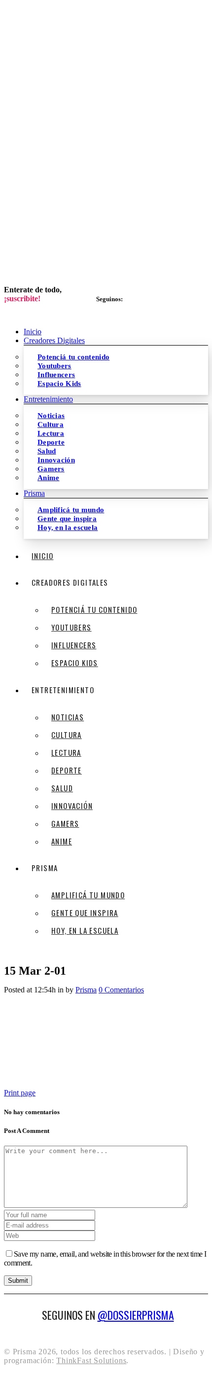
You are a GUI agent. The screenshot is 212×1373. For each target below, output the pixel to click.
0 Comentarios (121, 990)
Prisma (86, 990)
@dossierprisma (136, 1315)
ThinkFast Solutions (91, 1360)
